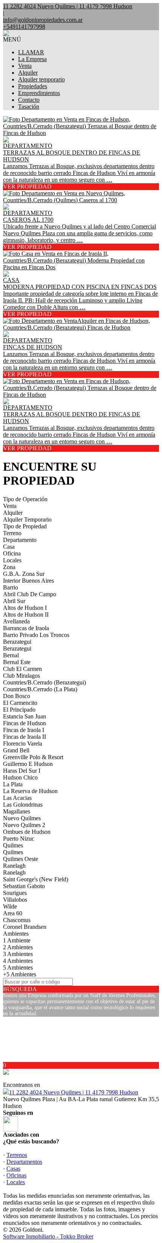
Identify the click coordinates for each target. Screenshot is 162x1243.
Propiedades (32, 86)
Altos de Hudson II (26, 614)
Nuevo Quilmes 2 (24, 825)
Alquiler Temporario (27, 519)
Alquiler (28, 72)
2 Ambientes (18, 947)
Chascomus (17, 920)
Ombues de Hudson (26, 832)
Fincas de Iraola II (24, 737)
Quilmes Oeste (20, 859)
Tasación (28, 106)
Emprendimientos (39, 93)
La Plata (13, 784)
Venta (25, 66)
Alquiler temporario (41, 79)
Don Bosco (16, 696)
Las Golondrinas (23, 804)
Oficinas (16, 1175)
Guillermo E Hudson (28, 764)
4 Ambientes (18, 961)
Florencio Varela (22, 743)
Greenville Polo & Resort (33, 757)
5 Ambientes (18, 967)
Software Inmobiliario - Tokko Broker (48, 1236)
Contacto (29, 100)
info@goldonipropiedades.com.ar (43, 20)
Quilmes (13, 845)
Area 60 (12, 913)
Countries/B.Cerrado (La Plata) (40, 689)
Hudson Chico (20, 777)
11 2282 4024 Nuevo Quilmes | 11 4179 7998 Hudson (73, 1092)
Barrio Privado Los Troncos (36, 635)
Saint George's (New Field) (35, 879)
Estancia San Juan (24, 716)
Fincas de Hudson (24, 723)
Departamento (20, 540)
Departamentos (24, 1162)
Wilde (10, 906)
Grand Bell (16, 750)
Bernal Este (17, 662)
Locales (12, 560)
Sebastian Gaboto (24, 886)
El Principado (19, 709)
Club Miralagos (21, 675)
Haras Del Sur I (21, 770)
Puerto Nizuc (18, 838)
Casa (9, 546)
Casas (13, 1168)
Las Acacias (17, 798)
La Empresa (32, 59)
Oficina (12, 553)
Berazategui (17, 641)
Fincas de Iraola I (23, 730)
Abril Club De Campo (29, 594)
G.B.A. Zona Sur (23, 574)
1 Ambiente (17, 940)
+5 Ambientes (19, 974)
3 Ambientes (18, 954)
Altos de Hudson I (25, 608)
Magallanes (16, 811)
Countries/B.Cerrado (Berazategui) (44, 682)
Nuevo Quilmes (22, 818)
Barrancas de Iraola (26, 628)
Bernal (11, 655)
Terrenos (16, 1155)
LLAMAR (31, 52)
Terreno (12, 533)
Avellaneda (16, 621)
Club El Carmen (22, 669)
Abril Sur (14, 601)
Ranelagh (14, 865)
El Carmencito (20, 703)
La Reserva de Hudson (30, 791)
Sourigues (15, 893)
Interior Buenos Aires (28, 580)
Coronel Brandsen (24, 927)
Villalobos (15, 899)
